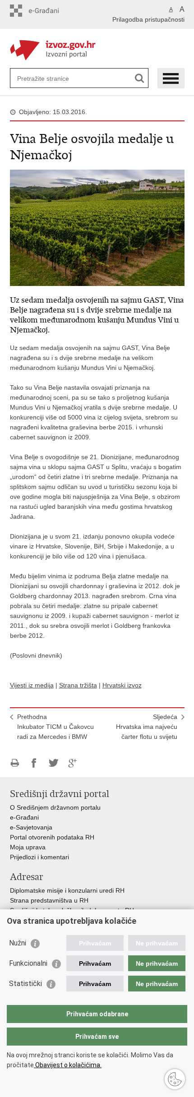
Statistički (25, 983)
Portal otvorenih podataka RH (52, 837)
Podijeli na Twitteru (53, 763)
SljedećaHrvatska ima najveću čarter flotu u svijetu (146, 726)
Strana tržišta (78, 685)
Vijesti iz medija (32, 685)
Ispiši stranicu (14, 763)
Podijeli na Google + (73, 763)
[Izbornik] (171, 78)
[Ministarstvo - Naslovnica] (97, 49)
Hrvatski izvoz (122, 685)
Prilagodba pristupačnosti (148, 19)
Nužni (17, 943)
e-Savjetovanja (31, 827)
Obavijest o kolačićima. (68, 1065)
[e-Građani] (48, 11)
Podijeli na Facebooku (34, 763)
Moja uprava (28, 847)
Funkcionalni (28, 963)
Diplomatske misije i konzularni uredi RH (67, 890)
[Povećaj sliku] (97, 227)
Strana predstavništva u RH (49, 900)
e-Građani (24, 817)
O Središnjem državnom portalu (55, 807)
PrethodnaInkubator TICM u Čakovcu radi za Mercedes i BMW (55, 726)
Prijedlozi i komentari (39, 857)
